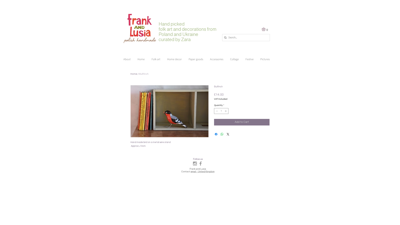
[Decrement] (216, 111)
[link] (266, 29)
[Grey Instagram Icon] (195, 163)
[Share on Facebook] (216, 134)
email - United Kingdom (203, 171)
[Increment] (226, 111)
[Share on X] (228, 134)
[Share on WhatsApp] (222, 134)
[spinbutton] (221, 111)
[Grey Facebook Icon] (200, 163)
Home (133, 74)
